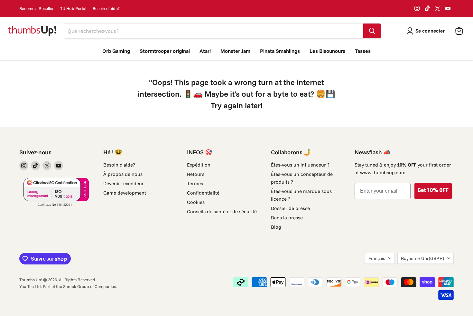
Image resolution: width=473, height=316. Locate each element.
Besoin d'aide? (106, 8)
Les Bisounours (327, 51)
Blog (276, 227)
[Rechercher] (372, 31)
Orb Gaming (116, 51)
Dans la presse (287, 218)
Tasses (363, 51)
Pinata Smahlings (280, 51)
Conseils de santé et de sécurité (222, 211)
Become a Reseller (36, 8)
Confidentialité (203, 193)
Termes (195, 183)
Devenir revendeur (123, 183)
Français (376, 258)
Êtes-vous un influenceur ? (300, 165)
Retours (195, 174)
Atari (205, 51)
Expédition (198, 165)
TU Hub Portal (73, 8)
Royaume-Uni (422, 258)
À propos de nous (123, 174)
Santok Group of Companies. (90, 286)
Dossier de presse (290, 208)
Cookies (196, 202)
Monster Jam (235, 51)
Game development (124, 193)
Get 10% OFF (433, 191)
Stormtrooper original (165, 51)
